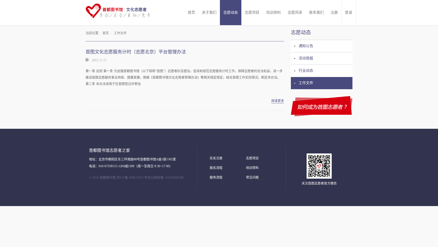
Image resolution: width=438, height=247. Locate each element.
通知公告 (306, 46)
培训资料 (273, 12)
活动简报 (306, 58)
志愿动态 (230, 12)
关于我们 (209, 12)
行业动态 (306, 70)
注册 (334, 12)
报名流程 (216, 167)
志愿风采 (295, 12)
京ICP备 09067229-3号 (132, 177)
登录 (348, 12)
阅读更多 (277, 100)
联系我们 (316, 12)
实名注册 (216, 158)
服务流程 (216, 177)
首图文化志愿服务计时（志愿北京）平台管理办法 (136, 51)
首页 (191, 12)
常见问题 (252, 177)
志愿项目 (252, 12)
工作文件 (306, 83)
